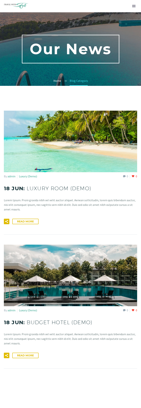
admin (11, 176)
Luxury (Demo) (28, 176)
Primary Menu (134, 6)
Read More (25, 221)
